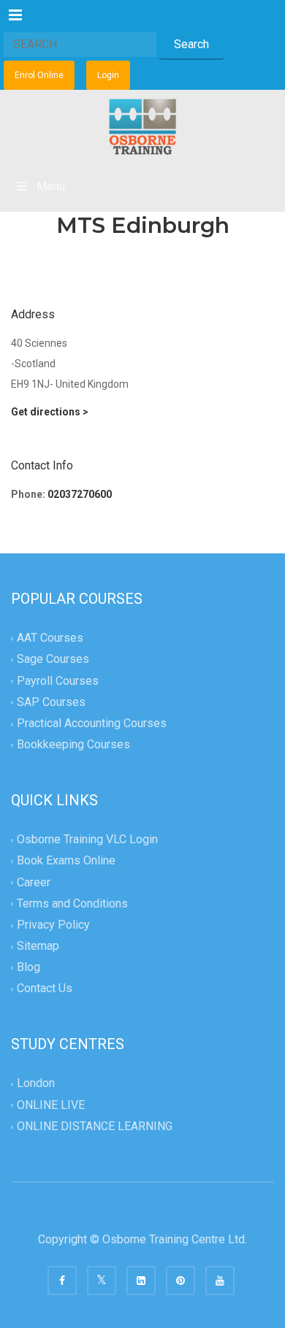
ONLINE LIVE (51, 1105)
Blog (28, 967)
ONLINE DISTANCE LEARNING (94, 1126)
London (36, 1084)
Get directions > (49, 412)
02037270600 (80, 494)
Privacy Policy (53, 925)
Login (108, 75)
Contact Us (44, 989)
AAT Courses (50, 638)
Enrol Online (39, 75)
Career (33, 882)
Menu (51, 186)
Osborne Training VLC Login (87, 840)
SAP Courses (51, 702)
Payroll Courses (58, 681)
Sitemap (38, 946)
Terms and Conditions (72, 903)
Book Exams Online (66, 861)
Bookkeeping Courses (73, 744)
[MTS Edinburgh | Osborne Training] (142, 126)
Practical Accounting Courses (92, 723)
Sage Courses (53, 660)
